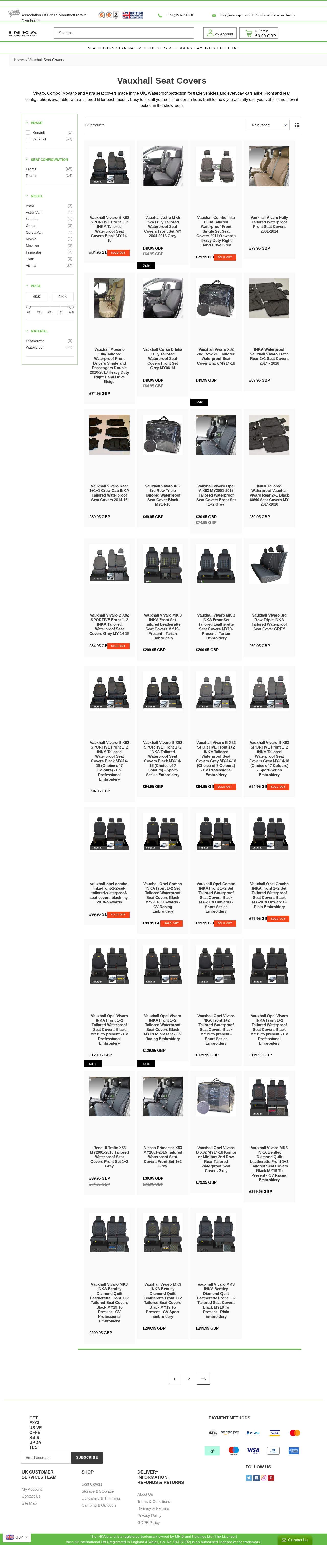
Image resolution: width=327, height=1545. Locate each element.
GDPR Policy (148, 1522)
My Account (32, 1489)
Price (36, 286)
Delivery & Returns (153, 1508)
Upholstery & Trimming (100, 1498)
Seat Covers (101, 48)
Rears (31, 176)
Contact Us (31, 1496)
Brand (36, 123)
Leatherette (35, 341)
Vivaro (31, 265)
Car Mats (128, 48)
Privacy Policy (149, 1515)
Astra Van (33, 212)
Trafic (30, 259)
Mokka (31, 239)
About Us (145, 1494)
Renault (38, 132)
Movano (32, 246)
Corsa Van (34, 232)
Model (37, 196)
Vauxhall (39, 139)
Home (19, 60)
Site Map (29, 1503)
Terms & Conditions (153, 1501)
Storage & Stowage (97, 1491)
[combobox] (124, 33)
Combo (32, 219)
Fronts (31, 169)
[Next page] (203, 1379)
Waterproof (35, 347)
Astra (30, 206)
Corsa (31, 226)
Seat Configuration (49, 160)
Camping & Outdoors (99, 1505)
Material (39, 331)
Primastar (33, 252)
